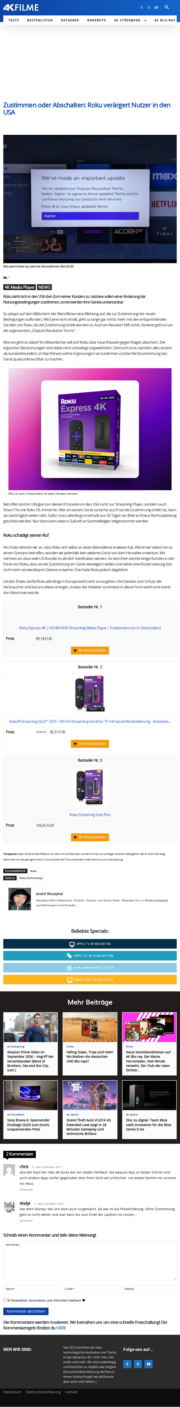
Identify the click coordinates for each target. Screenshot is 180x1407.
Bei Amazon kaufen (92, 650)
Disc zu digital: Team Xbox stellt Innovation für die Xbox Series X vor (148, 1125)
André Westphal (49, 893)
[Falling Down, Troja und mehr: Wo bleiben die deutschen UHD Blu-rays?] (90, 1027)
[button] (167, 7)
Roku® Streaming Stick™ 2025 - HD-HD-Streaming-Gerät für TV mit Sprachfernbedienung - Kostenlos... (90, 721)
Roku (33, 871)
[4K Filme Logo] (20, 7)
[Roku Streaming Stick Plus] (90, 804)
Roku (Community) (31, 878)
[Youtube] (156, 7)
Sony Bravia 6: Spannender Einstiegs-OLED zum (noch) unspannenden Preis (28, 1125)
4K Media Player (19, 287)
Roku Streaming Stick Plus (89, 815)
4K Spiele (73, 1115)
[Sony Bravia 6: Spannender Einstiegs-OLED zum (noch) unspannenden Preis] (30, 1095)
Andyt (25, 1204)
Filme (70, 1047)
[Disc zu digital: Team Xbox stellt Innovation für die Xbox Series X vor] (149, 1095)
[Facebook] (141, 7)
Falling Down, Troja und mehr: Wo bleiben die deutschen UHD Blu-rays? (90, 1057)
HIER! (61, 1328)
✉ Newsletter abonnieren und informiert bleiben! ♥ (45, 1300)
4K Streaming (15, 1047)
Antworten (26, 1189)
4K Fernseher (15, 1115)
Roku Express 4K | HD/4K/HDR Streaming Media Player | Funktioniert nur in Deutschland (90, 628)
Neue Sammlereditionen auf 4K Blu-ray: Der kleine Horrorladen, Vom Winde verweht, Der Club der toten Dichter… (148, 1061)
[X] (148, 7)
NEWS (44, 287)
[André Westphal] (19, 899)
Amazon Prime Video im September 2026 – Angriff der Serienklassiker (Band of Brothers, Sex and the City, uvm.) (30, 1061)
